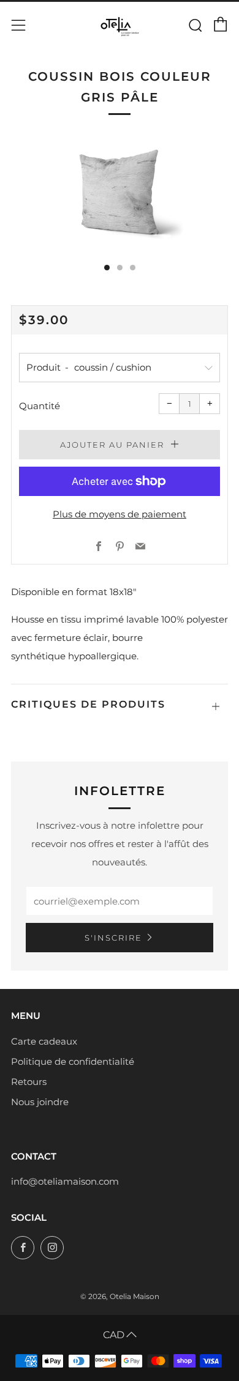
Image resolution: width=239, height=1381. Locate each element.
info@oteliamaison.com (65, 1181)
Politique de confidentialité (72, 1061)
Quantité (39, 406)
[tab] (107, 267)
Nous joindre (40, 1102)
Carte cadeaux (44, 1041)
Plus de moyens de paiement (119, 514)
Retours (29, 1081)
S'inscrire (113, 937)
